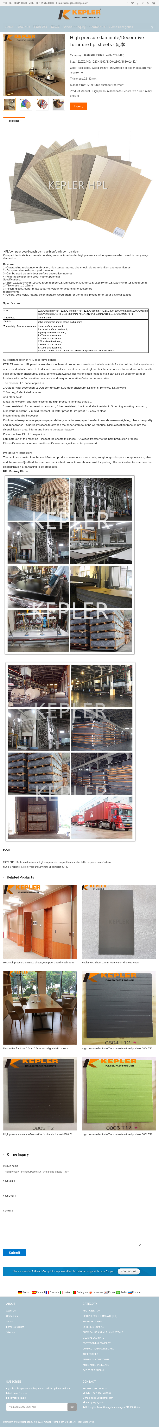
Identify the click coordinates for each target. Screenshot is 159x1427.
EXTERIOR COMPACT (94, 1327)
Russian (136, 1292)
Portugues (82, 1292)
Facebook (127, 3)
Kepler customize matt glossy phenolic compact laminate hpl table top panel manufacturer (63, 862)
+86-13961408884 (44, 3)
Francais (54, 1292)
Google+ (137, 3)
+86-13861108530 (17, 3)
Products (40, 27)
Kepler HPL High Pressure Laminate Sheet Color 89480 (40, 867)
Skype (153, 3)
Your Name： (10, 1181)
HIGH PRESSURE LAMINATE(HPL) (104, 55)
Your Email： (10, 1195)
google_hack (97, 1402)
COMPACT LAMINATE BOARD (98, 1348)
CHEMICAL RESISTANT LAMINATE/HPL (103, 1332)
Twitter (132, 3)
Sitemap (10, 1332)
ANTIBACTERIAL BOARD (96, 1365)
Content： (8, 1210)
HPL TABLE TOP (91, 1310)
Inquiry (81, 27)
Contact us (97, 27)
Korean (112, 1292)
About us (23, 27)
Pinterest (148, 3)
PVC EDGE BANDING (93, 1370)
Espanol (40, 1292)
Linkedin (143, 3)
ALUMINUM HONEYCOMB (96, 1359)
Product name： (11, 1166)
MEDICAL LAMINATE (93, 1337)
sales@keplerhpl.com (76, 3)
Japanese (98, 1292)
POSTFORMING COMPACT (97, 1343)
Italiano (68, 1292)
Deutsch (27, 1292)
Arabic (124, 1292)
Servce (68, 27)
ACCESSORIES (90, 1354)
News (55, 27)
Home (9, 27)
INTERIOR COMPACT (94, 1321)
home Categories (121, 27)
